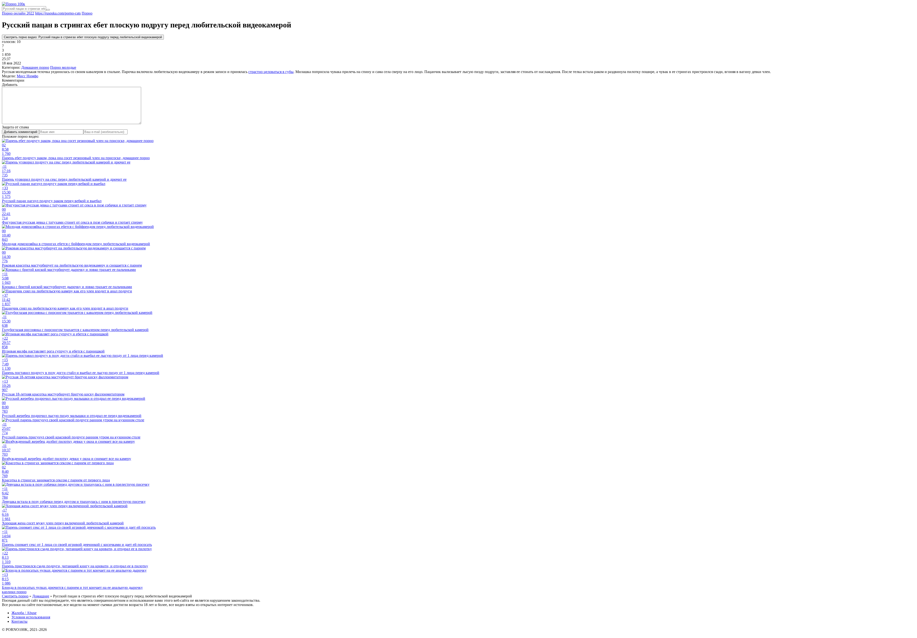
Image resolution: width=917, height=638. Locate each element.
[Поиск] (48, 10)
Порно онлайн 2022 (18, 13)
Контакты (19, 621)
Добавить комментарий (20, 132)
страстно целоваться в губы (270, 72)
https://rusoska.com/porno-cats (58, 13)
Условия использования (30, 617)
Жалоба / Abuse (24, 613)
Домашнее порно (35, 67)
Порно (87, 13)
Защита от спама (15, 127)
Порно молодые (63, 67)
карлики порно (14, 592)
